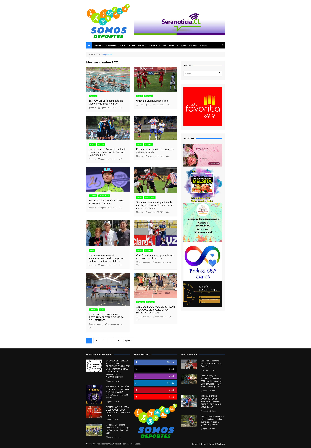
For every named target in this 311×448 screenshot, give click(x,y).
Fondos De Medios (189, 45)
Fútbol (139, 96)
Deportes (97, 45)
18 (118, 341)
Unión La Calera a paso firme (152, 100)
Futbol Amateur (169, 45)
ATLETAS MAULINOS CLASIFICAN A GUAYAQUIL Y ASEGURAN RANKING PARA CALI (155, 309)
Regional (131, 45)
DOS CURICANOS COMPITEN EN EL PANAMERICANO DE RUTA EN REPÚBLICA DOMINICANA (211, 401)
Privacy (195, 444)
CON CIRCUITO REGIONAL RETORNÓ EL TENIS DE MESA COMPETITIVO (106, 317)
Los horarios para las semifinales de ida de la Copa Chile (211, 363)
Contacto (204, 45)
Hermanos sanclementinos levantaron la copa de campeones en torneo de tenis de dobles (107, 258)
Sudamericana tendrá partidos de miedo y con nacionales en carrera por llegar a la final (154, 205)
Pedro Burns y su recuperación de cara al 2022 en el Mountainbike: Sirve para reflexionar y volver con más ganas (212, 381)
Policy (203, 444)
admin (93, 108)
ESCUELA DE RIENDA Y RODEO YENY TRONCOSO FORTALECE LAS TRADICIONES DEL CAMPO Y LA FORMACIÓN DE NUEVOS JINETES (118, 369)
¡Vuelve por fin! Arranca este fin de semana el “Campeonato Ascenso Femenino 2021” (107, 152)
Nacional (142, 45)
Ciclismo (93, 196)
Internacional (154, 45)
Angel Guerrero (144, 262)
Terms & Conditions (217, 444)
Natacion (93, 96)
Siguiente (127, 341)
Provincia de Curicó (114, 45)
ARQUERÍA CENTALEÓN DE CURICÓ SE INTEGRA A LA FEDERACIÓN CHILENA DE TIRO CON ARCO (117, 392)
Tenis (92, 250)
